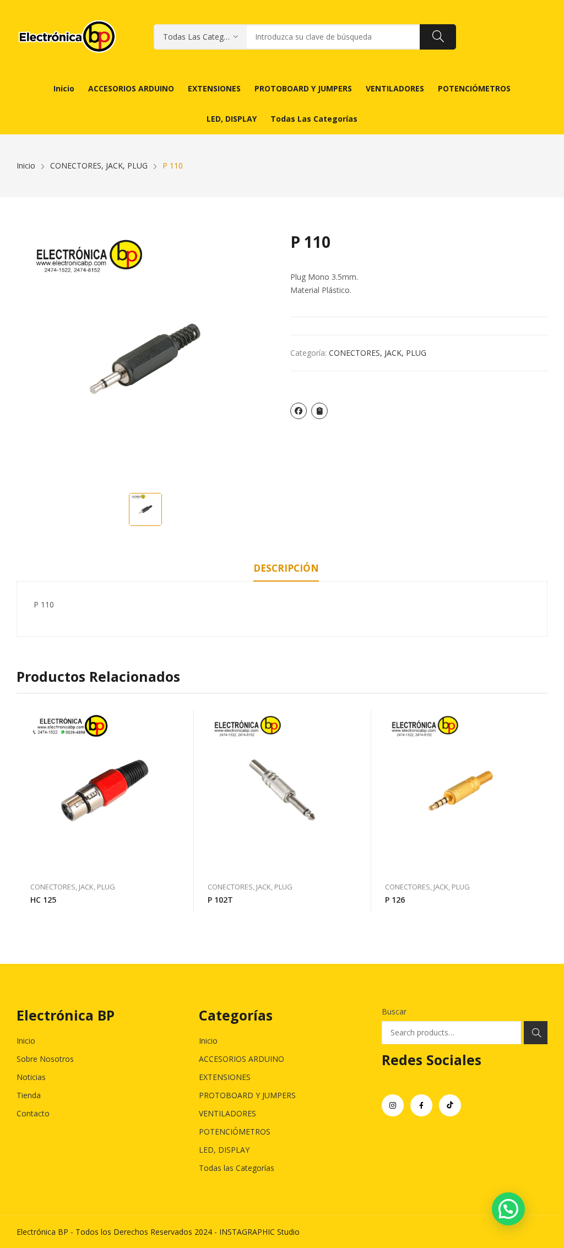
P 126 (395, 899)
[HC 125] (105, 790)
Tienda (29, 1095)
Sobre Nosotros (45, 1059)
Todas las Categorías (236, 1168)
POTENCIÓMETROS (234, 1131)
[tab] (286, 570)
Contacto (33, 1113)
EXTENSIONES (225, 1077)
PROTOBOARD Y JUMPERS (247, 1095)
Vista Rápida (180, 721)
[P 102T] (282, 790)
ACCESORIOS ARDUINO (241, 1059)
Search (535, 1032)
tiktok (450, 1105)
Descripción (286, 568)
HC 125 (43, 899)
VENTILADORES (227, 1113)
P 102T (220, 899)
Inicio (26, 1040)
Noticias (31, 1077)
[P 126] (459, 790)
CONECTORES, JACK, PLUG (377, 353)
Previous (25, 811)
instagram (393, 1105)
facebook (421, 1105)
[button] (508, 1208)
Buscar (394, 1011)
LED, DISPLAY (224, 1149)
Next (539, 811)
